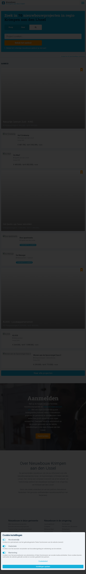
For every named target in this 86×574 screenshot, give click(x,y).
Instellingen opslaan (43, 566)
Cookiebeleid (43, 561)
